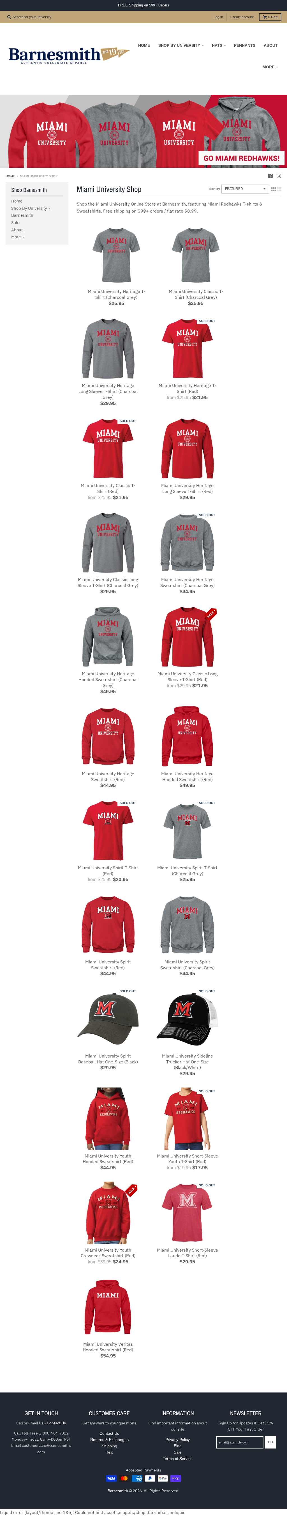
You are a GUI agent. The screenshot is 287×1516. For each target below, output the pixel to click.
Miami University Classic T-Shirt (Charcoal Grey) (196, 294)
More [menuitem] (268, 67)
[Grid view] (273, 188)
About (17, 229)
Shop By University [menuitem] (179, 45)
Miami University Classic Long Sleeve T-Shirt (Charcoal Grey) (108, 582)
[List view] (279, 188)
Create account (242, 17)
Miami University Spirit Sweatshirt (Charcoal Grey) (187, 964)
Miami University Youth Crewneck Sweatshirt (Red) (108, 1253)
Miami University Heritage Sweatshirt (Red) (108, 776)
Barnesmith (22, 215)
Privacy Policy (177, 1439)
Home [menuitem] (144, 45)
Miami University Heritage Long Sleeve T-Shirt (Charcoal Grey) (108, 391)
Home (10, 176)
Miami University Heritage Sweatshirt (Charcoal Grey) (187, 582)
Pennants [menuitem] (244, 45)
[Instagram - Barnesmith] (278, 175)
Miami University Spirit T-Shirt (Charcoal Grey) (187, 870)
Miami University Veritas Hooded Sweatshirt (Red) (108, 1347)
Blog (178, 1445)
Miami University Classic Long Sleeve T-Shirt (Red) (187, 676)
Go (270, 1442)
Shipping (109, 1446)
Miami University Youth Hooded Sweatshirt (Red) (108, 1159)
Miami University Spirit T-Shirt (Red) (108, 870)
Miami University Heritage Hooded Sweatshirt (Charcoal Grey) (108, 679)
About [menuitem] (271, 45)
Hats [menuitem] (217, 45)
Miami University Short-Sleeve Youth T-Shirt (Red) (187, 1159)
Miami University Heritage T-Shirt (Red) (187, 388)
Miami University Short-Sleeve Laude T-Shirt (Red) (187, 1253)
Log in (218, 17)
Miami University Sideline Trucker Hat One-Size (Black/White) (187, 1061)
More (16, 236)
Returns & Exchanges (109, 1439)
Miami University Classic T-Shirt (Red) (108, 488)
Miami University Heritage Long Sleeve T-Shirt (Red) (187, 488)
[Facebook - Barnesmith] (270, 175)
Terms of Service (178, 1458)
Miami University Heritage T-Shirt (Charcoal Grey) (116, 294)
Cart (272, 17)
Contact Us (56, 1423)
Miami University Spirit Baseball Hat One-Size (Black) (108, 1059)
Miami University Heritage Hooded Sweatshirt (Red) (187, 776)
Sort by (214, 188)
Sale (15, 222)
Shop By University (29, 208)
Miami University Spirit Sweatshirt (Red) (108, 964)
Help (109, 1452)
